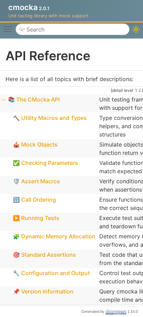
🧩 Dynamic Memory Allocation (54, 236)
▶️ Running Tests (36, 217)
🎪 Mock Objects (35, 144)
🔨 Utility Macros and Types (50, 117)
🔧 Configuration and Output (51, 273)
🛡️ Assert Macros (36, 181)
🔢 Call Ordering (34, 199)
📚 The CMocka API (34, 99)
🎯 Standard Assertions (44, 254)
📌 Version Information (43, 291)
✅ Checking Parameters (45, 162)
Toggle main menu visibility (9, 29)
